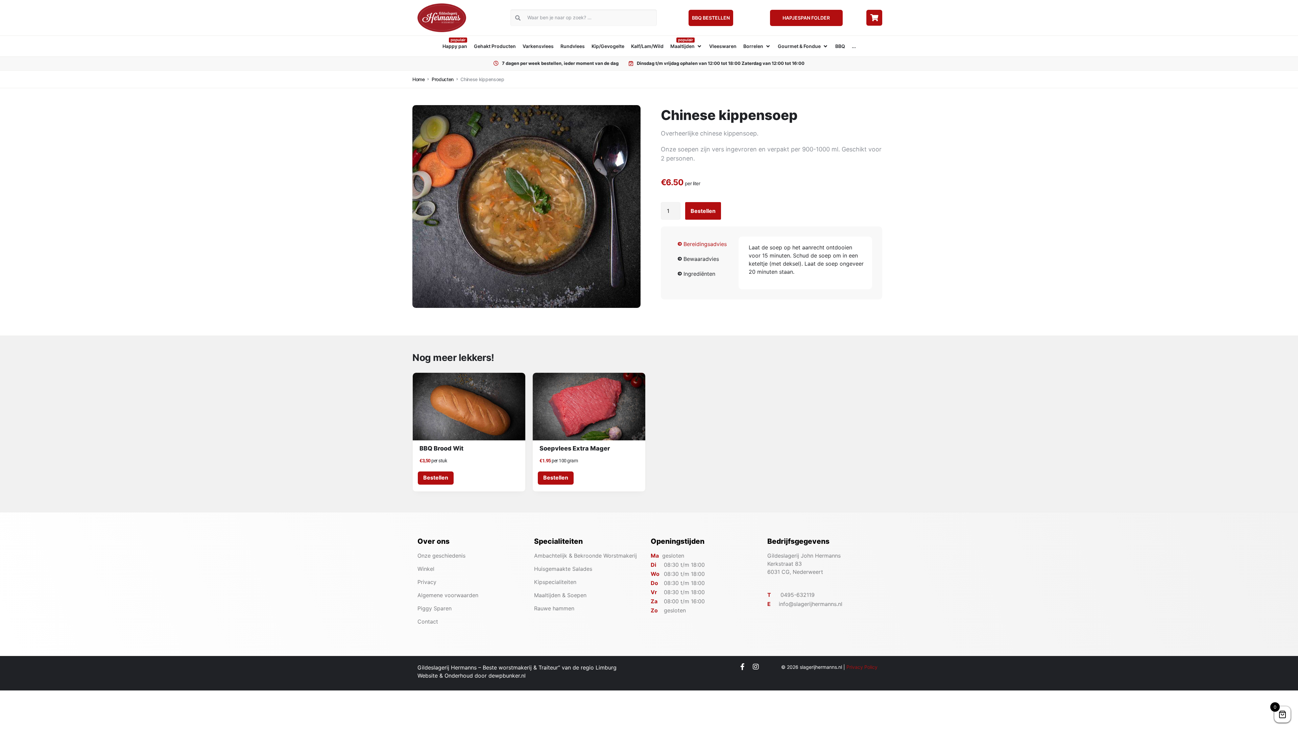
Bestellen (703, 211)
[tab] (705, 244)
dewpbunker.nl (507, 675)
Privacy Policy (862, 667)
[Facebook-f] (742, 666)
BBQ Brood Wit (441, 448)
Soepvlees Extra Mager (574, 448)
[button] (686, 46)
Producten (443, 79)
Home (418, 79)
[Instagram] (755, 666)
